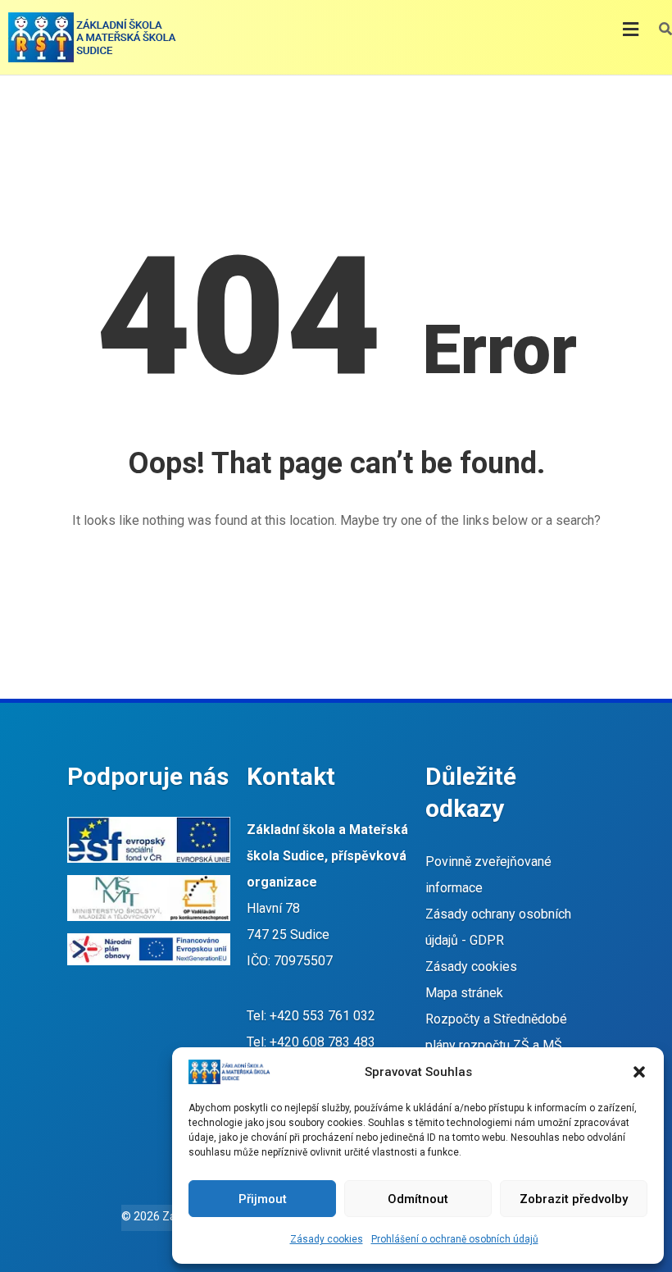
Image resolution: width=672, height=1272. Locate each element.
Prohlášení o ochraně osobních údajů (454, 1239)
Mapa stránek (464, 993)
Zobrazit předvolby (574, 1199)
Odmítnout (418, 1199)
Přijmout (262, 1199)
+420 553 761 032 (322, 1016)
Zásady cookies (326, 1239)
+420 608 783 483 (322, 1042)
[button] (639, 1072)
